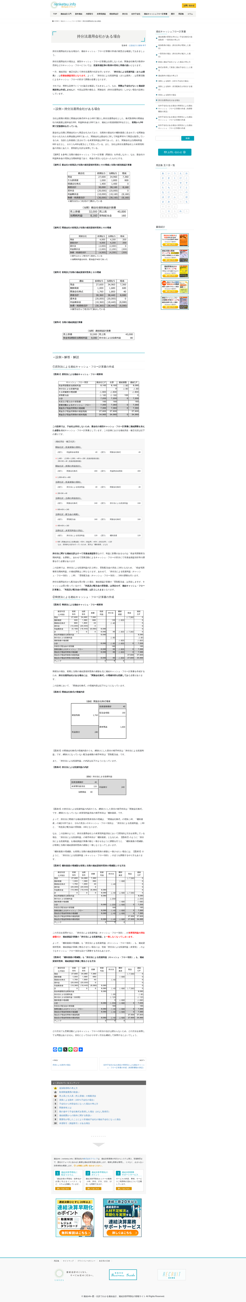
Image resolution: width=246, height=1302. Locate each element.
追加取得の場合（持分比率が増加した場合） (174, 46)
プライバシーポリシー (86, 1261)
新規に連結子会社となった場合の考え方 (174, 62)
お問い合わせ (189, 5)
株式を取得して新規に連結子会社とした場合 (175, 68)
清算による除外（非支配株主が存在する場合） (175, 87)
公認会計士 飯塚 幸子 (137, 45)
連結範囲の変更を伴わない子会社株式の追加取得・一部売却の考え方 (175, 38)
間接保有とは (65, 1108)
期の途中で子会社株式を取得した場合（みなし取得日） (84, 1111)
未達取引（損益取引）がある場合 (74, 1123)
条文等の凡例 (104, 1261)
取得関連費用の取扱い (69, 1092)
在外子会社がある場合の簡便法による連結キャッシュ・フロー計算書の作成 (175, 118)
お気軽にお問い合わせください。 (89, 1166)
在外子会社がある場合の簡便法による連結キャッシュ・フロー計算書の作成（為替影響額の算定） (124, 1066)
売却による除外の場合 (62, 1065)
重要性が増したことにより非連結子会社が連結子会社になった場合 (90, 1119)
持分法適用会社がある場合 (169, 100)
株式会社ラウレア (90, 1159)
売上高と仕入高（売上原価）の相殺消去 (77, 1096)
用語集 (56, 1261)
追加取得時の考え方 (68, 1088)
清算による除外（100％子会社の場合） (77, 1100)
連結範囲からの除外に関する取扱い (75, 1115)
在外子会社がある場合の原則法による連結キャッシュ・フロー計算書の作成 (175, 126)
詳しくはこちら (63, 1189)
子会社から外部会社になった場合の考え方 (78, 1104)
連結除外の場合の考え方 (168, 76)
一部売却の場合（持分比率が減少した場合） (174, 55)
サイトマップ (68, 1261)
